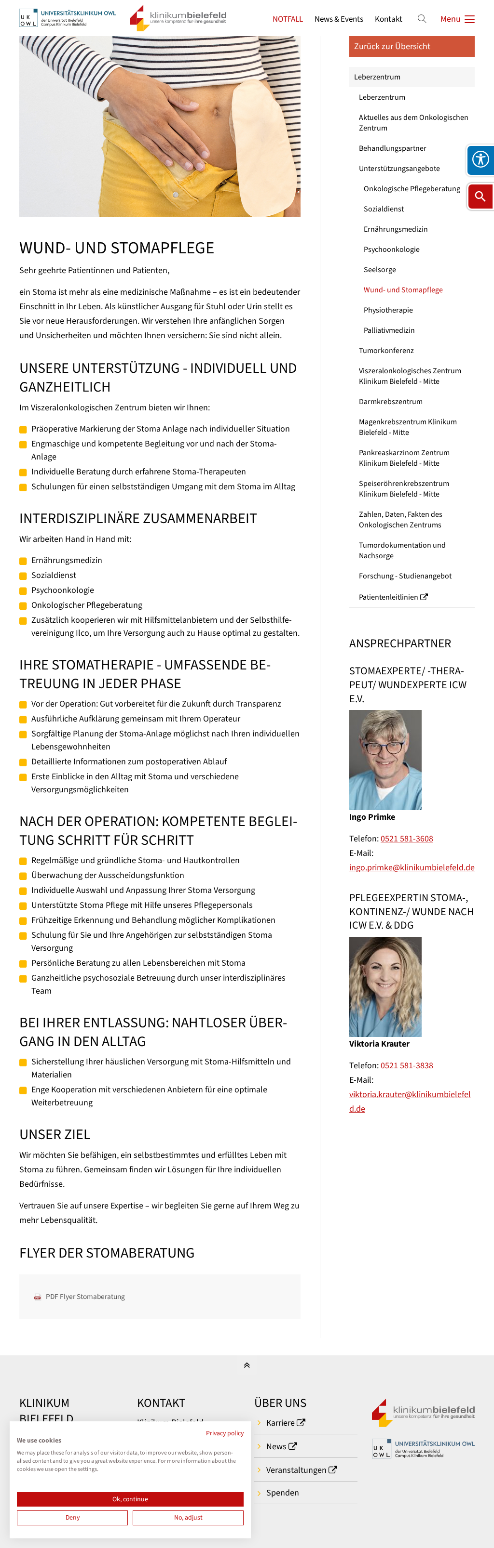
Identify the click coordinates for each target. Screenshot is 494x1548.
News (276, 1447)
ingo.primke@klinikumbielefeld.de (412, 868)
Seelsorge (380, 269)
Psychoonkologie (392, 249)
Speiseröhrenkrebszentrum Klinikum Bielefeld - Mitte (404, 488)
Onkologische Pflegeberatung (412, 189)
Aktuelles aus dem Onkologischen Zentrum (413, 122)
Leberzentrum (377, 77)
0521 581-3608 (407, 839)
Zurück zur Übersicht (392, 46)
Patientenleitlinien (388, 597)
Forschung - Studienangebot (405, 576)
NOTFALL (288, 19)
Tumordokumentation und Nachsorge (402, 550)
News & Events (339, 19)
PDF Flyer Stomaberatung (85, 1296)
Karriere (280, 1423)
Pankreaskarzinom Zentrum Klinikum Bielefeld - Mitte (404, 458)
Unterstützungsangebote (399, 168)
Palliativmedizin (389, 330)
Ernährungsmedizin (396, 229)
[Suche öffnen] (480, 196)
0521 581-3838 (407, 1066)
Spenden (282, 1493)
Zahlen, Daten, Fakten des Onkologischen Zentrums (400, 519)
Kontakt (388, 19)
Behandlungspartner (392, 148)
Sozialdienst (384, 209)
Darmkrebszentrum (391, 401)
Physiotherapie (388, 310)
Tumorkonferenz (386, 350)
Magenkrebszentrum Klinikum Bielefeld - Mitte (408, 427)
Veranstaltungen (296, 1470)
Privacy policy (225, 1433)
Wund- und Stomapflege (403, 290)
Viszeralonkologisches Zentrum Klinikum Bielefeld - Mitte (410, 376)
